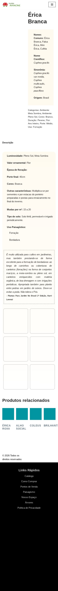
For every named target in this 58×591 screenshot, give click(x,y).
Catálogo (29, 476)
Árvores (29, 502)
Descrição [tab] (7, 142)
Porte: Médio (46, 123)
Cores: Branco (46, 117)
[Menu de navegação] (52, 4)
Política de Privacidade (29, 507)
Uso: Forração (35, 127)
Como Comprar (29, 481)
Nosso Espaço (29, 497)
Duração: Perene (36, 120)
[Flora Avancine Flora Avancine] (11, 4)
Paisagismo (29, 492)
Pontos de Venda (29, 486)
